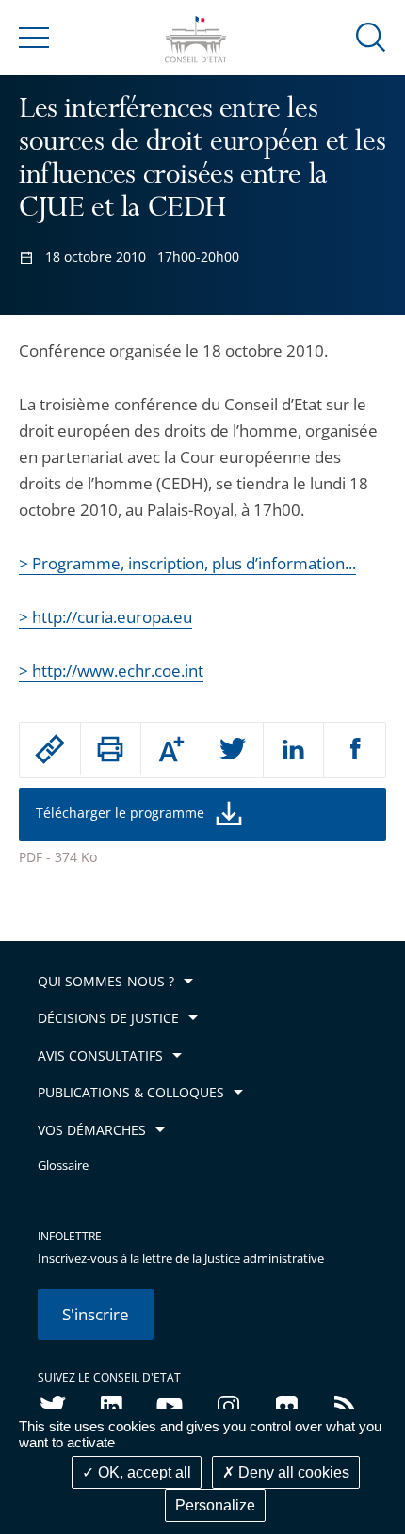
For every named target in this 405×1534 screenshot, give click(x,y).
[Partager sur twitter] (232, 750)
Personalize (215, 1505)
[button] (371, 36)
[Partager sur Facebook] (354, 750)
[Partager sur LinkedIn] (294, 750)
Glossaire (63, 1166)
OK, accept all (142, 1472)
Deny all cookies (292, 1472)
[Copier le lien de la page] (50, 749)
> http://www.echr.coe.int (111, 670)
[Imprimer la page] (111, 749)
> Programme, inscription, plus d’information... (187, 563)
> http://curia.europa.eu (105, 617)
